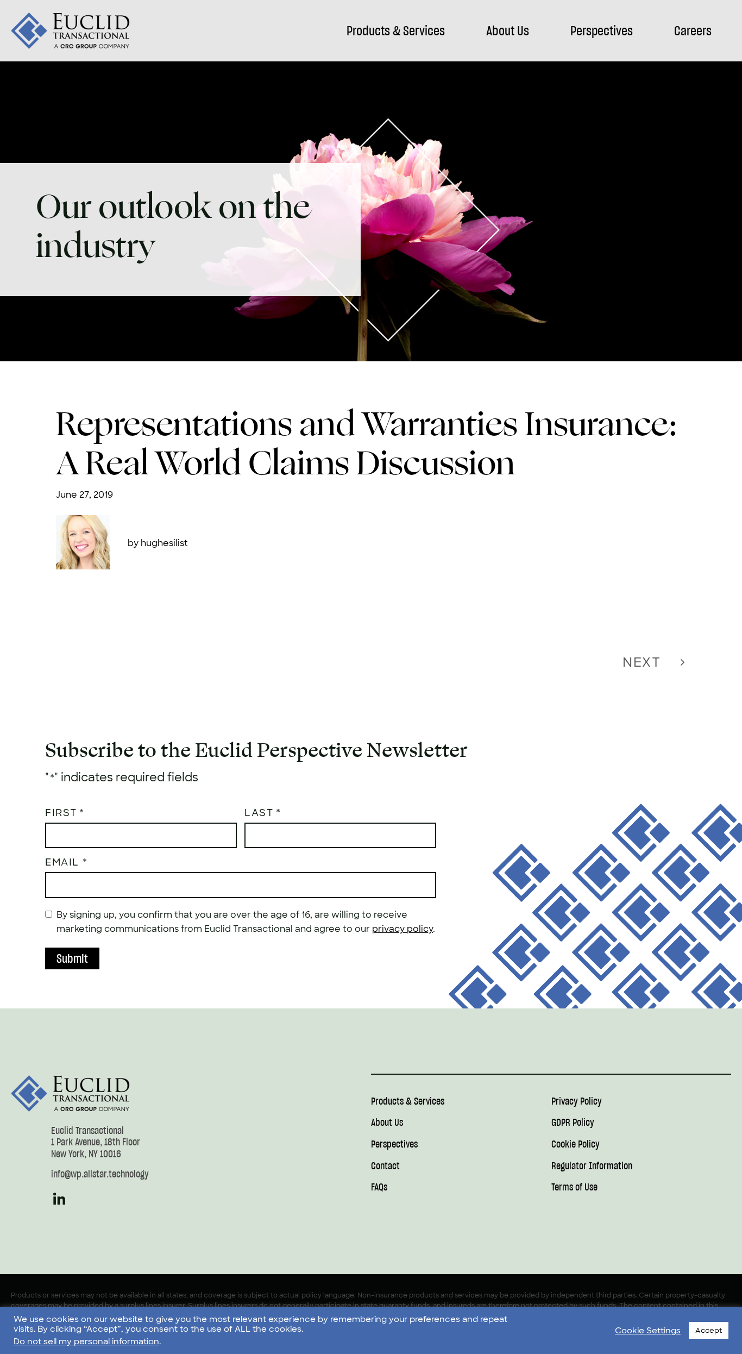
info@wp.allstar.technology (100, 1174)
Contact (385, 1166)
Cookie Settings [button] (648, 1331)
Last (258, 812)
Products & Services (396, 30)
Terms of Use (574, 1187)
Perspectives (601, 30)
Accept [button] (708, 1330)
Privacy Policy (576, 1101)
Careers (693, 30)
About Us (507, 30)
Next (641, 662)
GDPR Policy (572, 1123)
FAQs (379, 1187)
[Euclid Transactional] (70, 31)
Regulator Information (591, 1166)
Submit (72, 958)
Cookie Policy (575, 1144)
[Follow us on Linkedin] (59, 1203)
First (61, 812)
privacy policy (402, 929)
